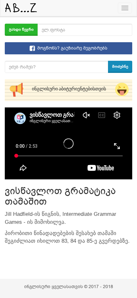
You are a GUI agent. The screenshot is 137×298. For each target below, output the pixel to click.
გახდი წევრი (21, 29)
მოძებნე (120, 66)
